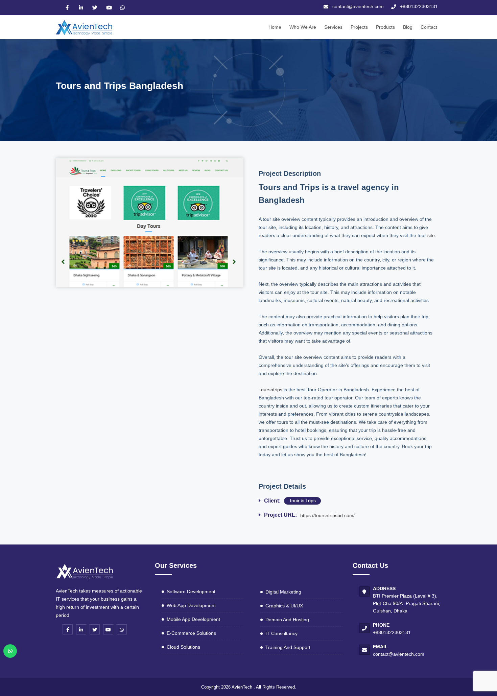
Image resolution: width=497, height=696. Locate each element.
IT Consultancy (281, 633)
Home (274, 27)
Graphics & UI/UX (284, 605)
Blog (407, 27)
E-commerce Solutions (191, 633)
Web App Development (191, 605)
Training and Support (287, 647)
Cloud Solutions (183, 647)
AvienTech (242, 687)
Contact (429, 27)
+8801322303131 (392, 632)
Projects (359, 27)
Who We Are (302, 27)
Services (333, 27)
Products (385, 27)
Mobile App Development (193, 619)
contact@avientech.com (398, 654)
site (431, 235)
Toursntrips (270, 389)
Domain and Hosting (287, 619)
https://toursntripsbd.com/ (327, 515)
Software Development (191, 591)
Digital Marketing (283, 592)
